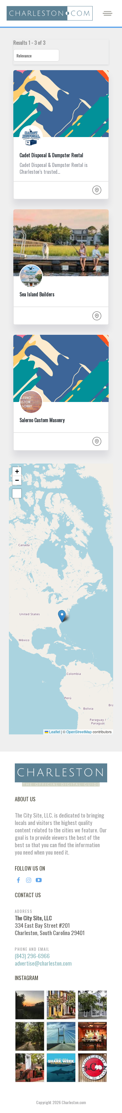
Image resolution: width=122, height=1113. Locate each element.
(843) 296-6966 (32, 955)
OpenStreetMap (79, 731)
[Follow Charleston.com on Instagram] (61, 1035)
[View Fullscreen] (16, 493)
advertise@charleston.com (43, 963)
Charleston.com (74, 1102)
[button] (62, 616)
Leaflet (54, 731)
